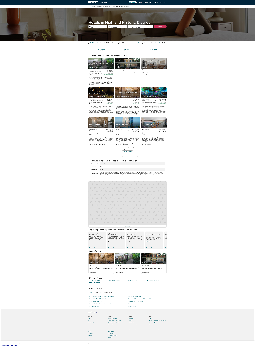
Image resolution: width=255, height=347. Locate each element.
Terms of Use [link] (131, 322)
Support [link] (150, 318)
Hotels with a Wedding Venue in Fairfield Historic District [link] (140, 298)
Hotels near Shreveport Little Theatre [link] (136, 303)
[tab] (91, 292)
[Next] (166, 240)
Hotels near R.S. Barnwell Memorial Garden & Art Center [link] (101, 303)
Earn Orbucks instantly (95, 42)
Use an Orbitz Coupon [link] (153, 326)
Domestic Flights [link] (111, 324)
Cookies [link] (130, 320)
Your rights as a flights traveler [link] (155, 329)
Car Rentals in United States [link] (113, 322)
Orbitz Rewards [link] (90, 333)
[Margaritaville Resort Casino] (127, 131)
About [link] (89, 318)
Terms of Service (14, 345)
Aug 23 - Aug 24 (127, 49)
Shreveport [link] (114, 6)
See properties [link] (92, 247)
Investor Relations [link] (91, 329)
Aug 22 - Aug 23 (101, 49)
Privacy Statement (6, 345)
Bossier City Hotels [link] (132, 306)
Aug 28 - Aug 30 (153, 49)
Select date (94, 27)
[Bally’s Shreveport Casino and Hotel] (154, 101)
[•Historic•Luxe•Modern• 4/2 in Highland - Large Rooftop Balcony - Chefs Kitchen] (127, 72)
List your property (148, 2)
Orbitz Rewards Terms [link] (133, 326)
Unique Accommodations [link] (113, 335)
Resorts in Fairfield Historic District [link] (135, 301)
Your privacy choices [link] (133, 329)
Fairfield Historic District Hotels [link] (95, 301)
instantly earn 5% (156, 42)
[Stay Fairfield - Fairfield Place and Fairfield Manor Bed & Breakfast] (101, 72)
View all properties (127, 151)
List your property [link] (91, 322)
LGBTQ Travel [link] (110, 333)
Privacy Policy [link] (131, 318)
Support (156, 2)
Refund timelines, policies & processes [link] (156, 324)
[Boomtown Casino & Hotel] (101, 101)
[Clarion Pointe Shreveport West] (154, 131)
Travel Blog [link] (110, 337)
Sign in (165, 2)
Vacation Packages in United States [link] (115, 326)
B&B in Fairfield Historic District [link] (134, 296)
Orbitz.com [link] (90, 6)
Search (160, 26)
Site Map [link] (89, 331)
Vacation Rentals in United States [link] (114, 320)
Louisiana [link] (108, 6)
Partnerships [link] (90, 324)
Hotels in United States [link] (112, 318)
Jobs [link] (88, 320)
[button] (127, 288)
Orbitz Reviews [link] (111, 329)
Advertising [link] (90, 335)
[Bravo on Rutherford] (154, 72)
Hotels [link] (94, 6)
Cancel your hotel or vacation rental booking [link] (157, 320)
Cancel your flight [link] (152, 322)
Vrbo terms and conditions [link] (133, 324)
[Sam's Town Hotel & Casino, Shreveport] (101, 131)
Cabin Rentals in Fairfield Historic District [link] (98, 298)
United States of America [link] (101, 6)
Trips (161, 2)
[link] (98, 280)
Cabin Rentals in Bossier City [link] (95, 306)
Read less (91, 243)
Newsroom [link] (90, 326)
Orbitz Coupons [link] (111, 331)
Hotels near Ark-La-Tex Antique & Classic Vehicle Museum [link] (101, 296)
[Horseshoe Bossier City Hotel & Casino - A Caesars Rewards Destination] (127, 101)
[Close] (252, 343)
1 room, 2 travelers (135, 27)
